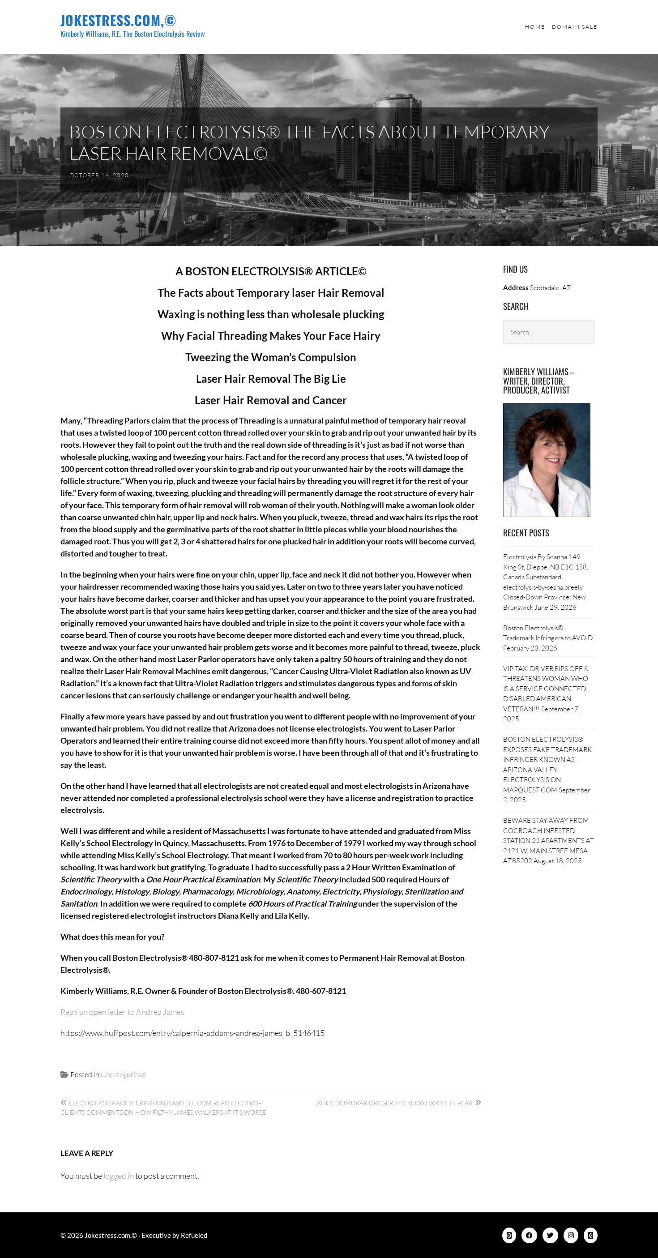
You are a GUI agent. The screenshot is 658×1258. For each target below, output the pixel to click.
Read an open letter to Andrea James (122, 1012)
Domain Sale (575, 26)
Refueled (194, 1235)
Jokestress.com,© (118, 20)
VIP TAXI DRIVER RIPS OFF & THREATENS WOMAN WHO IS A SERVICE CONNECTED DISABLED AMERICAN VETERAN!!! (546, 688)
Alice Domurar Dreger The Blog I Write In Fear (395, 1103)
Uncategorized (123, 1074)
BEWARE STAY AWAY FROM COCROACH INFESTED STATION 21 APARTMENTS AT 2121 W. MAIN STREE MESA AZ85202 (548, 840)
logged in (118, 1176)
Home (535, 26)
